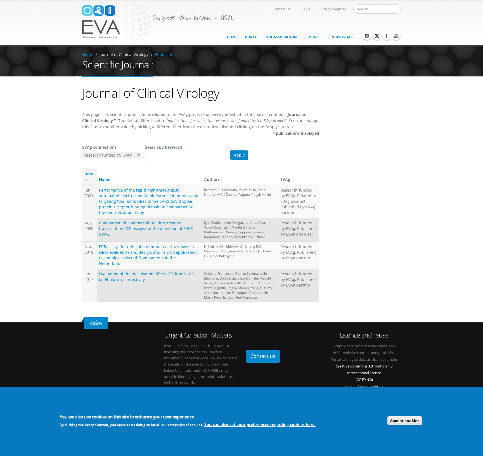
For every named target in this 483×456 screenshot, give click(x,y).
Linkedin (367, 36)
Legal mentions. (371, 386)
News (314, 37)
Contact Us (282, 9)
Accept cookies (405, 420)
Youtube (396, 36)
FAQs (305, 9)
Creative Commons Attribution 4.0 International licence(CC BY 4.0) (364, 373)
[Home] (116, 22)
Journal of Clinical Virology (124, 54)
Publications (166, 54)
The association (281, 37)
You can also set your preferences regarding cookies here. (260, 424)
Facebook (386, 36)
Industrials (341, 37)
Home (232, 37)
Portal (252, 37)
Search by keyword (163, 147)
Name (104, 179)
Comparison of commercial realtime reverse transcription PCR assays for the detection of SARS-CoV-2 (146, 228)
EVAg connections (99, 147)
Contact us (262, 356)
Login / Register (333, 9)
